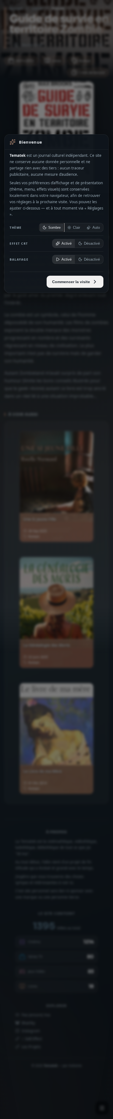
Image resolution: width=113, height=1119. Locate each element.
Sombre (54, 228)
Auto (96, 228)
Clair (76, 228)
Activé (66, 243)
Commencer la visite (71, 282)
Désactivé (92, 243)
